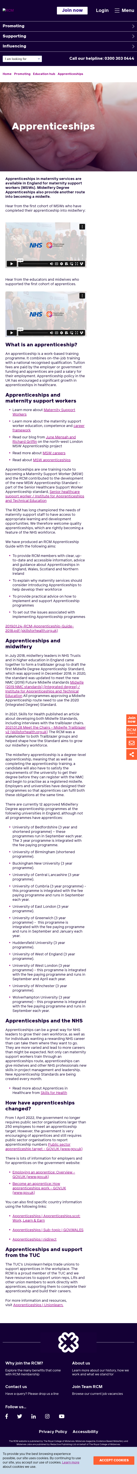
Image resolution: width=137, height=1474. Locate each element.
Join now (72, 10)
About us (81, 1363)
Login (102, 10)
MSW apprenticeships (52, 460)
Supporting (14, 36)
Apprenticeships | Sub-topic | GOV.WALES (47, 1230)
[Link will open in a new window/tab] (6, 1416)
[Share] (131, 754)
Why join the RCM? (24, 1363)
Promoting (13, 26)
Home (7, 74)
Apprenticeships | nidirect (34, 1239)
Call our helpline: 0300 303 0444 (101, 59)
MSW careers (54, 453)
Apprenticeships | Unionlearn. (38, 1305)
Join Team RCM (87, 1387)
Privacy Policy (53, 1432)
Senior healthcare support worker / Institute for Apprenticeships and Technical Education (44, 496)
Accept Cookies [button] (114, 1460)
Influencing (14, 46)
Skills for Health (54, 1093)
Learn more (70, 1462)
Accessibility (85, 1432)
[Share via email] (131, 742)
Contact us (16, 1387)
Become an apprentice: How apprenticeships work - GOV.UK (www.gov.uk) (39, 1188)
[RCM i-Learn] (131, 731)
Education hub (44, 74)
